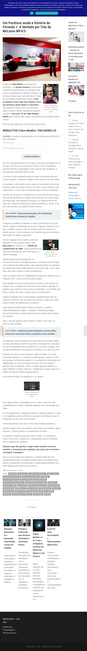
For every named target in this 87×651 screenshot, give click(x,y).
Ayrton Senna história (12, 476)
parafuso (56, 488)
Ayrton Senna (53, 473)
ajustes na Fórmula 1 (37, 473)
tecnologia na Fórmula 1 (22, 494)
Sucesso (7, 494)
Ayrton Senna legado (31, 476)
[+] (10, 522)
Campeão (45, 476)
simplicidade (32, 491)
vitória (47, 494)
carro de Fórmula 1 (11, 479)
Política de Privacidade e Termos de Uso (74, 195)
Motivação (46, 488)
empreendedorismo (11, 310)
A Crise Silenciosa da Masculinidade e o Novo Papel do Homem (76, 162)
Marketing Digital (10, 488)
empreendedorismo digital (36, 482)
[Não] (84, 8)
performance (8, 491)
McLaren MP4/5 (34, 488)
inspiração (22, 485)
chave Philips (26, 479)
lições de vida (53, 485)
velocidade (38, 494)
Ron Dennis (20, 491)
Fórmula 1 (52, 482)
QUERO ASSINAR (31, 157)
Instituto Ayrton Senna (37, 485)
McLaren (22, 488)
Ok (32, 13)
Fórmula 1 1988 (9, 485)
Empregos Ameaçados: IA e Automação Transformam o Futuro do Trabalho (9, 538)
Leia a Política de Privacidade (46, 13)
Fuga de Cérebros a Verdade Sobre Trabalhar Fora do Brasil (75, 146)
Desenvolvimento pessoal (14, 482)
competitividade (39, 479)
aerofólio (12, 473)
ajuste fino (22, 473)
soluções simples (46, 491)
